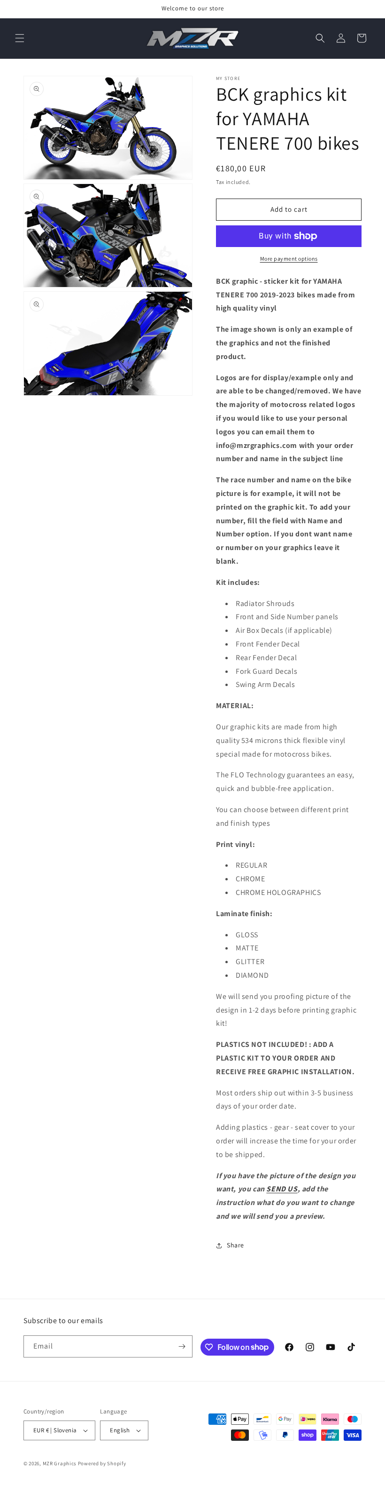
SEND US (281, 1189)
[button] (19, 38)
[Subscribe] (181, 1346)
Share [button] (235, 1245)
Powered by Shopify (102, 1463)
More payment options (289, 258)
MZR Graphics (60, 1463)
